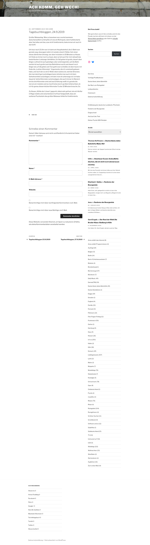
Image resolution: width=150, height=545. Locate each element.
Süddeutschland (93, 431)
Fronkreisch (92, 320)
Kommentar (34, 141)
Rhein (90, 404)
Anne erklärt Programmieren (97, 244)
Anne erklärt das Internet (96, 240)
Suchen (90, 49)
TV (89, 435)
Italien (90, 343)
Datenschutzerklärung (95, 97)
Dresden (90, 297)
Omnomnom (92, 381)
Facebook (31, 498)
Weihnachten (92, 450)
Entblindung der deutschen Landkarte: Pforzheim (104, 105)
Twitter (30, 525)
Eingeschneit (92, 112)
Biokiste (90, 263)
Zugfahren (91, 462)
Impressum (91, 93)
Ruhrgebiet (91, 408)
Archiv (90, 127)
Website (32, 190)
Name (32, 168)
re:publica (91, 397)
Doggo (90, 294)
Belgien (90, 252)
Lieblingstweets (93, 355)
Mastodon (31, 514)
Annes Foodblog (33, 494)
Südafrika (91, 427)
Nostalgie (91, 378)
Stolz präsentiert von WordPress (55, 540)
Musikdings (91, 370)
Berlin (90, 255)
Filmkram (91, 313)
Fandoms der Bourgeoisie (96, 109)
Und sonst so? (92, 439)
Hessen (90, 336)
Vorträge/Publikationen (95, 77)
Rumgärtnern (92, 412)
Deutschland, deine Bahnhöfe (97, 81)
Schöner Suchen (93, 416)
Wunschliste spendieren (96, 38)
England (90, 301)
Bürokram (91, 274)
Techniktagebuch (34, 517)
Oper (89, 385)
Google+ (31, 506)
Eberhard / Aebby (95, 182)
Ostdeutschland (93, 389)
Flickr (30, 502)
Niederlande (92, 374)
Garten (90, 324)
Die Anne (91, 74)
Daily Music (91, 278)
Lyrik (89, 358)
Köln (89, 347)
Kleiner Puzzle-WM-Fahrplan (97, 120)
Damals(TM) (92, 282)
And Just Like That (94, 116)
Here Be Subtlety (33, 510)
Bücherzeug (92, 271)
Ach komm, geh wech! (54, 7)
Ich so (34, 115)
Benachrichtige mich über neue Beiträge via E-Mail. (48, 210)
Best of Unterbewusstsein (96, 259)
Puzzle (90, 393)
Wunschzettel (32, 529)
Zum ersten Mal (93, 466)
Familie (90, 305)
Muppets (91, 366)
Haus (89, 332)
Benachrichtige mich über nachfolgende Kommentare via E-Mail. (53, 203)
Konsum (90, 351)
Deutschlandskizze (94, 290)
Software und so (93, 423)
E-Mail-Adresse (35, 179)
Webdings (91, 446)
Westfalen (91, 454)
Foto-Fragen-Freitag (94, 316)
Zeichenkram (92, 458)
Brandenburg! (92, 267)
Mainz (90, 362)
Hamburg (91, 328)
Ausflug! (90, 248)
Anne (51, 29)
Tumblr (30, 521)
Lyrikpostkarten (93, 89)
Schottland (91, 420)
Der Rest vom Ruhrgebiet (96, 85)
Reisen (90, 401)
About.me (31, 491)
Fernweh (91, 309)
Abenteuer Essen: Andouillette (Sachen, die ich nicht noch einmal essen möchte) (103, 162)
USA (89, 443)
